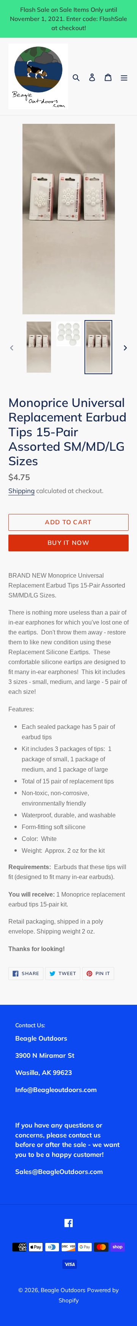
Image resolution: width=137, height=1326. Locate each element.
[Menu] (124, 76)
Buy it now (68, 542)
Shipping (21, 491)
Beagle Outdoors (63, 1290)
